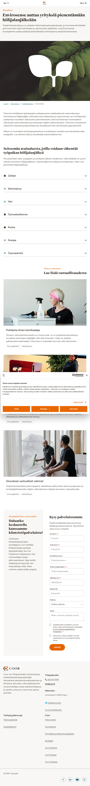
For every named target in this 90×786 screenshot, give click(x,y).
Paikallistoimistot (54, 703)
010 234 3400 (53, 679)
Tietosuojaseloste (10, 720)
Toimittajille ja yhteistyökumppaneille (59, 734)
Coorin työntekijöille (54, 710)
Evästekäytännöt (10, 727)
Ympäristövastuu (27, 104)
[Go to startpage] (44, 3)
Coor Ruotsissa (51, 748)
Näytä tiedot (78, 402)
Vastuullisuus (15, 104)
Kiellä (16, 409)
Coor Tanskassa (51, 762)
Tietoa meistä (50, 720)
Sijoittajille (49, 741)
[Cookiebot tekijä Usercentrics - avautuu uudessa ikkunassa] (73, 375)
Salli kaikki (74, 409)
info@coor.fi (50, 684)
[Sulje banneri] (86, 375)
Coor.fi (6, 104)
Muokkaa (43, 409)
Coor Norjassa (50, 755)
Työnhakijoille (50, 727)
